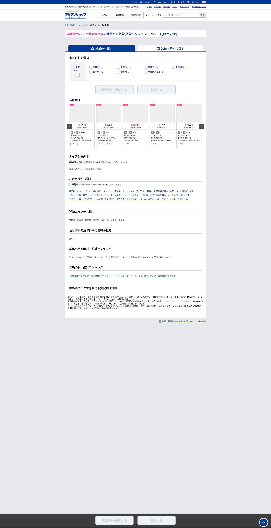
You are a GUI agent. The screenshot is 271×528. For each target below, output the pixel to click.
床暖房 (100, 199)
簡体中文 (157, 7)
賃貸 (71, 169)
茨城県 (72, 220)
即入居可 (97, 191)
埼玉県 (114, 220)
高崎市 (151, 67)
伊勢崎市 (180, 67)
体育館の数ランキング (140, 257)
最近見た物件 (179, 2)
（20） (153, 67)
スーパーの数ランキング (121, 276)
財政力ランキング (77, 257)
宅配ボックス (75, 195)
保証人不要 (185, 195)
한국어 (174, 7)
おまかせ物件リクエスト (142, 2)
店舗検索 (120, 15)
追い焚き (140, 191)
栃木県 (80, 220)
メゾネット (135, 195)
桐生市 (96, 72)
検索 (203, 15)
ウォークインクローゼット (116, 195)
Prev (69, 126)
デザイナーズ (75, 199)
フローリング (128, 191)
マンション (90, 169)
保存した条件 (162, 2)
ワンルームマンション (150, 199)
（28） (98, 72)
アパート (79, 169)
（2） (126, 72)
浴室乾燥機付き (161, 191)
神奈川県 (105, 220)
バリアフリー (89, 199)
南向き (118, 191)
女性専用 (120, 199)
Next (201, 126)
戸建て (100, 169)
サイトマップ (184, 7)
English (149, 7)
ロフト (86, 195)
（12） (126, 67)
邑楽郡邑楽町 (154, 72)
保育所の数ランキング (118, 257)
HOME (104, 15)
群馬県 (91, 25)
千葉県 (121, 220)
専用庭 (145, 195)
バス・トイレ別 (84, 191)
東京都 (96, 220)
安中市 (124, 72)
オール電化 (173, 195)
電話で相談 (136, 15)
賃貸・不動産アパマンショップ (76, 25)
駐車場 (72, 191)
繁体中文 (166, 7)
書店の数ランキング (167, 276)
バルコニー (108, 191)
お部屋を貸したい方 (199, 7)
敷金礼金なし (132, 199)
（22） (98, 67)
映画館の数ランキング (79, 276)
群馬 (71, 239)
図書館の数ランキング (97, 257)
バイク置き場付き (158, 195)
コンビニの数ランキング (145, 276)
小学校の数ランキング (162, 257)
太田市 (124, 67)
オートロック (97, 195)
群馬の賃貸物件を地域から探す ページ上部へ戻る (184, 321)
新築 (172, 191)
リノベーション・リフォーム (175, 199)
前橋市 (96, 67)
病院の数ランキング (100, 276)
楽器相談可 (110, 199)
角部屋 (149, 191)
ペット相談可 (182, 191)
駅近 (192, 191)
